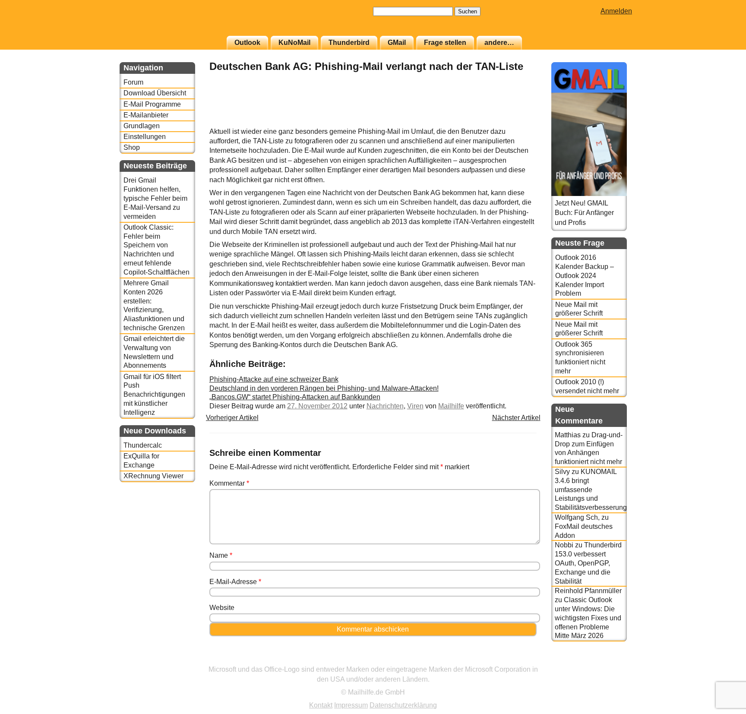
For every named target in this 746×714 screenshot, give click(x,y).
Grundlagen (141, 126)
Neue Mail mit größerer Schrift (579, 309)
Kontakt (320, 705)
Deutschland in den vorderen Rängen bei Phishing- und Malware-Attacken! (324, 388)
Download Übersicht (154, 93)
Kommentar (229, 483)
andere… (499, 42)
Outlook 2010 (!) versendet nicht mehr (587, 386)
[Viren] (515, 122)
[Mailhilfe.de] (167, 22)
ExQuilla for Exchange (141, 460)
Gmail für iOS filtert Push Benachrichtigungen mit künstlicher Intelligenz (154, 394)
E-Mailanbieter (145, 115)
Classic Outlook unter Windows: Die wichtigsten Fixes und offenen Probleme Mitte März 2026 (588, 617)
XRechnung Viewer (153, 476)
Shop (131, 147)
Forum (133, 82)
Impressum (351, 705)
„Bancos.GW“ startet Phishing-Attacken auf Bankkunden (294, 397)
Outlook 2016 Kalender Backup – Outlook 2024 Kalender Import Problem (584, 275)
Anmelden (616, 11)
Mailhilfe (451, 406)
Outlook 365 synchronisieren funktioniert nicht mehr (580, 358)
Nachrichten (385, 406)
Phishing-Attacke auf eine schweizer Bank (273, 379)
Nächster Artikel (516, 417)
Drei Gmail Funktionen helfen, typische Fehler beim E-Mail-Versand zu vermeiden (155, 198)
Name (220, 555)
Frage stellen (445, 42)
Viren (415, 406)
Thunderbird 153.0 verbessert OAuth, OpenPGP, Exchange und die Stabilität (588, 562)
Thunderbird (349, 42)
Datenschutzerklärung (403, 705)
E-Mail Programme (152, 104)
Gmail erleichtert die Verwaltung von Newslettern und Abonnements (154, 352)
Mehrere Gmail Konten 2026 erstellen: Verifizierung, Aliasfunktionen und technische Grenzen (154, 305)
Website (221, 607)
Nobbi (564, 545)
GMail (397, 42)
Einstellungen (144, 136)
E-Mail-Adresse (235, 581)
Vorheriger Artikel (232, 417)
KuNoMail (294, 42)
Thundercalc (142, 445)
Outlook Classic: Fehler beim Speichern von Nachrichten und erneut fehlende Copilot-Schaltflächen (156, 250)
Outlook (247, 42)
